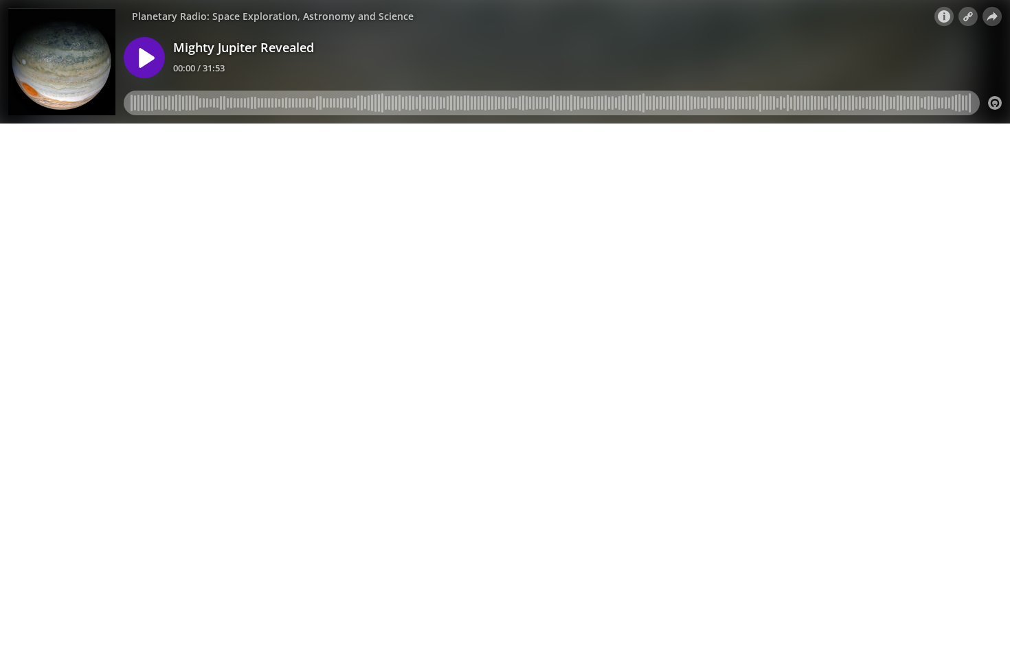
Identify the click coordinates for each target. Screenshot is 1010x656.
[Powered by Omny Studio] (995, 103)
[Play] (144, 57)
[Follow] (968, 16)
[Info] (944, 16)
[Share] (992, 16)
